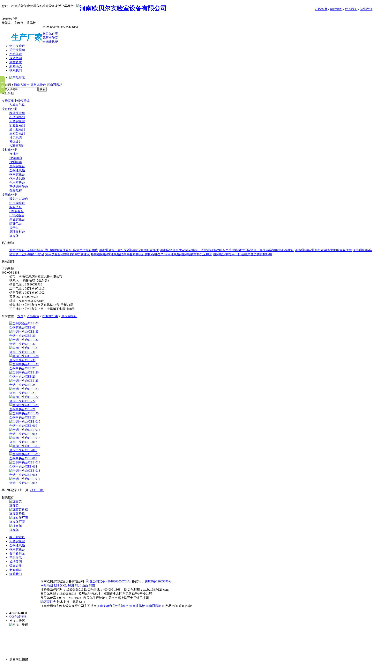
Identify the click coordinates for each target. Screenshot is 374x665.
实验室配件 (17, 145)
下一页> (38, 490)
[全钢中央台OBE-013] (24, 470)
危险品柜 (15, 190)
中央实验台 (17, 203)
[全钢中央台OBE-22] (24, 397)
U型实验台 (16, 215)
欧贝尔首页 (50, 33)
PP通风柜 (15, 162)
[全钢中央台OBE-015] (24, 454)
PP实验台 (15, 158)
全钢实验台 (17, 166)
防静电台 (15, 223)
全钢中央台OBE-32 (22, 343)
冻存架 (14, 235)
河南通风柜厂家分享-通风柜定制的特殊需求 (129, 250)
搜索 (42, 89)
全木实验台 (17, 182)
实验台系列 (17, 125)
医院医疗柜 (17, 113)
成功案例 (15, 58)
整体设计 (15, 141)
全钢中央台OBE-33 (22, 335)
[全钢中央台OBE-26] (24, 372)
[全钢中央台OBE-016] (24, 446)
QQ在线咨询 (17, 616)
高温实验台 (17, 219)
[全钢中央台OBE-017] (24, 438)
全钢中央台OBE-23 (22, 393)
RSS (57, 585)
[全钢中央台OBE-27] (24, 364)
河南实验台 (22, 84)
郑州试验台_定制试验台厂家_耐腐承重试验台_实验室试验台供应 (53, 250)
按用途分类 (9, 194)
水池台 (14, 154)
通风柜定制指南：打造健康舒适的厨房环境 (242, 254)
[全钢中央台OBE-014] (24, 462)
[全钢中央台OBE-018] (24, 429)
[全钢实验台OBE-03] (24, 323)
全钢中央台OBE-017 (23, 442)
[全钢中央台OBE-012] (24, 478)
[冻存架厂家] (18, 517)
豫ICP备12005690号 (158, 581)
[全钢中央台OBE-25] (24, 380)
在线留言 (321, 9)
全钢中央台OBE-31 (22, 352)
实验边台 (15, 207)
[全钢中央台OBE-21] (24, 405)
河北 (78, 585)
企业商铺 (366, 9)
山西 (85, 585)
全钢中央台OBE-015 (23, 458)
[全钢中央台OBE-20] (24, 413)
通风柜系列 (17, 129)
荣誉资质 (15, 62)
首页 (20, 316)
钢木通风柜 (17, 178)
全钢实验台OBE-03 (22, 327)
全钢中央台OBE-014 (23, 466)
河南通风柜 (54, 84)
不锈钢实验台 (18, 186)
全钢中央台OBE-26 (22, 376)
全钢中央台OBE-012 (23, 482)
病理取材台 (17, 231)
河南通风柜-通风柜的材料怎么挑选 (188, 254)
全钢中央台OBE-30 (22, 360)
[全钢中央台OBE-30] (24, 356)
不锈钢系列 (17, 117)
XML (64, 585)
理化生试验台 (18, 199)
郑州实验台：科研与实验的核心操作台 (267, 250)
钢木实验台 (17, 46)
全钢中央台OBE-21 (22, 409)
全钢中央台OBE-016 (23, 450)
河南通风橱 (153, 606)
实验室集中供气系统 (16, 100)
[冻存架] (15, 501)
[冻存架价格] (18, 509)
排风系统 (15, 137)
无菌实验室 (50, 37)
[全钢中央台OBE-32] (24, 339)
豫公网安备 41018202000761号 (110, 581)
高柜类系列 (17, 133)
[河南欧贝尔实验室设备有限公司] (121, 8)
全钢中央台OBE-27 (22, 368)
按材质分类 (9, 149)
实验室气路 (17, 105)
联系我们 (351, 9)
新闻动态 (15, 66)
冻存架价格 (17, 513)
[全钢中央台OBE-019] (24, 421)
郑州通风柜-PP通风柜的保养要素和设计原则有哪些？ (127, 254)
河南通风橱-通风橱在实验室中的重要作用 (323, 250)
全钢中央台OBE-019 (23, 425)
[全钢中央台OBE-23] (24, 388)
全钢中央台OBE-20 (22, 417)
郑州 (71, 585)
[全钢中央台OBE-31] (24, 348)
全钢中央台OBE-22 (22, 401)
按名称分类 (9, 109)
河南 (92, 585)
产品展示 (15, 54)
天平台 (14, 227)
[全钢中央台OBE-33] (24, 331)
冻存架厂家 (17, 521)
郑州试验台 (38, 84)
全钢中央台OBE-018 (23, 433)
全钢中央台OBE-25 (22, 384)
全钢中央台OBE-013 (23, 474)
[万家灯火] (48, 601)
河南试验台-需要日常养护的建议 (67, 254)
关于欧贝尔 (17, 50)
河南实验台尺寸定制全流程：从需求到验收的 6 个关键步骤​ (200, 250)
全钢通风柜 (50, 41)
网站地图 (336, 9)
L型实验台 (16, 211)
